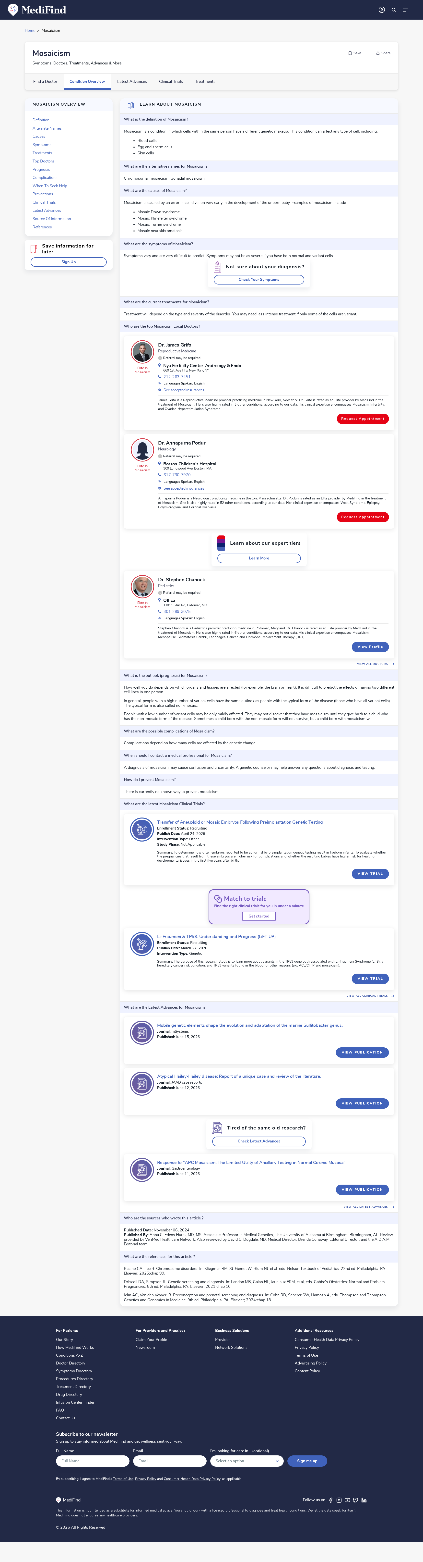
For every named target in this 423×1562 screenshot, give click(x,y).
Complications (45, 177)
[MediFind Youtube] (347, 1500)
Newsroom (145, 1347)
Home (30, 30)
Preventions (43, 194)
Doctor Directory (70, 1363)
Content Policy (307, 1371)
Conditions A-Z (69, 1355)
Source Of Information (52, 219)
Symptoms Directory (74, 1371)
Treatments (205, 81)
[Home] (37, 9)
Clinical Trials (171, 81)
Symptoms (42, 145)
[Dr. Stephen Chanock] (142, 586)
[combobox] (247, 1461)
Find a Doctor (45, 81)
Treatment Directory (73, 1386)
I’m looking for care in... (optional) (239, 1451)
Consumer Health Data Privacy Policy (327, 1339)
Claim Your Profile (151, 1339)
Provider (222, 1339)
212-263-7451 (177, 377)
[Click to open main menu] (405, 10)
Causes (39, 136)
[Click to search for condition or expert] (394, 10)
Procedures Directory (74, 1379)
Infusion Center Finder (75, 1402)
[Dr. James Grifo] (142, 352)
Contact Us (65, 1418)
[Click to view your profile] (382, 10)
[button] (69, 262)
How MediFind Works (75, 1347)
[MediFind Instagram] (339, 1500)
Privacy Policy (307, 1347)
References (42, 227)
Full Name (65, 1451)
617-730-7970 (177, 475)
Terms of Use (306, 1355)
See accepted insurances (184, 390)
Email (138, 1451)
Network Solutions (231, 1347)
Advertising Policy (311, 1363)
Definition (41, 120)
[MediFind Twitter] (356, 1500)
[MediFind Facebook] (331, 1500)
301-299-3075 (177, 611)
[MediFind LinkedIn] (364, 1500)
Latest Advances (132, 81)
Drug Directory (69, 1394)
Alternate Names (47, 128)
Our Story (64, 1339)
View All (372, 664)
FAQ (60, 1410)
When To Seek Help (50, 186)
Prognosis (41, 169)
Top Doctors (43, 161)
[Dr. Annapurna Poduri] (142, 450)
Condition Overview (87, 81)
